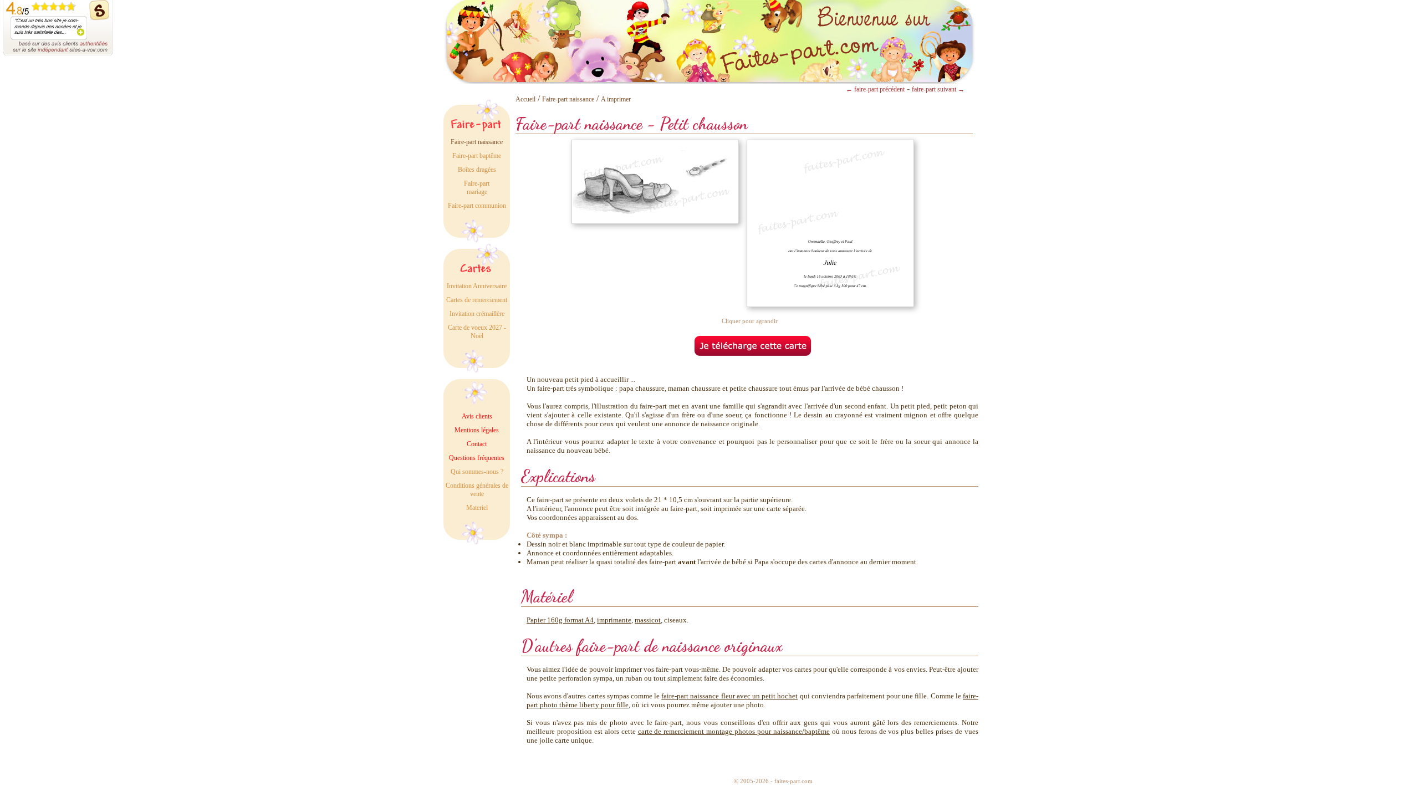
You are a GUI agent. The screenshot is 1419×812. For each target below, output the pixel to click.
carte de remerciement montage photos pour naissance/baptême (734, 731)
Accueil (525, 99)
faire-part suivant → (938, 89)
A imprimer (616, 99)
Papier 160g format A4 (560, 620)
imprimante (614, 620)
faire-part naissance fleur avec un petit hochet (729, 696)
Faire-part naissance (568, 99)
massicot (648, 620)
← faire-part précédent (875, 89)
